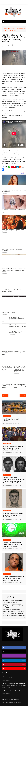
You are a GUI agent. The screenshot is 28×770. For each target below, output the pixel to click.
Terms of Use (5, 704)
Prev (6, 395)
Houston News (6, 47)
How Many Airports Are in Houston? (12, 609)
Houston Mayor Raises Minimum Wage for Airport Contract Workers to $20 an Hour (13, 448)
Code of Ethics (9, 702)
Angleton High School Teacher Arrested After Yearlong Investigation (13, 676)
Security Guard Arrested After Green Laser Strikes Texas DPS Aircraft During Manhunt (13, 544)
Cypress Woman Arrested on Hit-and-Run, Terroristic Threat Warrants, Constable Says (13, 578)
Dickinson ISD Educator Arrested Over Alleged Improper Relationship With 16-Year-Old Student (13, 605)
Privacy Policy (17, 702)
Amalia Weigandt (7, 45)
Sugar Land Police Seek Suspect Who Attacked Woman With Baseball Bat (13, 515)
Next (22, 395)
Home (3, 702)
